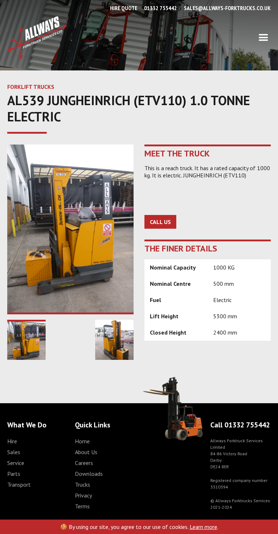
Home (82, 441)
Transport (19, 484)
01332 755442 (160, 8)
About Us (86, 452)
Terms (82, 506)
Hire (12, 441)
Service (15, 462)
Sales (13, 452)
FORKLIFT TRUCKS (30, 86)
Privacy (83, 495)
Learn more (203, 526)
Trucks (82, 484)
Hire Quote (123, 8)
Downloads (89, 473)
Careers (84, 462)
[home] (37, 38)
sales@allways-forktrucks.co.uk (227, 8)
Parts (13, 473)
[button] (169, 38)
